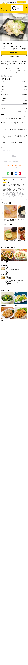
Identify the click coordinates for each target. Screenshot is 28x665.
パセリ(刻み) (4, 100)
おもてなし (7, 327)
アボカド (3, 89)
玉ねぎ (2, 86)
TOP (2, 327)
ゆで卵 (2, 83)
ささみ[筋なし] (4, 81)
